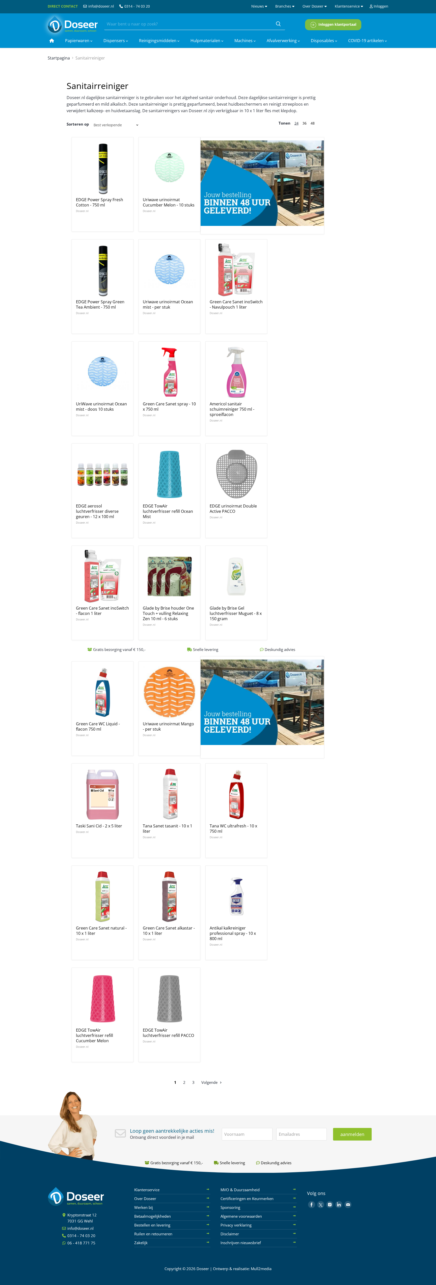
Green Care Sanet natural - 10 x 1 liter (101, 930)
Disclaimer (230, 1233)
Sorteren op (78, 124)
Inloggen (380, 6)
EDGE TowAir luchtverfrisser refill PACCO (168, 1032)
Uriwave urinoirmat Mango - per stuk (168, 726)
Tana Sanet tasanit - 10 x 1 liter (167, 828)
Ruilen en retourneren (153, 1233)
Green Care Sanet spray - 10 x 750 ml (169, 406)
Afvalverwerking (282, 40)
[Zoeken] (278, 24)
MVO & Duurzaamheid (240, 1189)
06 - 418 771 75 (80, 1242)
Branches (283, 6)
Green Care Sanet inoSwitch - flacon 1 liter (102, 610)
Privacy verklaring (236, 1225)
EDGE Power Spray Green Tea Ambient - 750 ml (100, 304)
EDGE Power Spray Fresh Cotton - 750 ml (99, 202)
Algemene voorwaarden (241, 1216)
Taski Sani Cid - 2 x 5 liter (99, 826)
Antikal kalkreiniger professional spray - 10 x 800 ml (233, 933)
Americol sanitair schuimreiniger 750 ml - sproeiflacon (232, 409)
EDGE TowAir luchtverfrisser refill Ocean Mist (168, 511)
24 (296, 123)
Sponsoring (230, 1207)
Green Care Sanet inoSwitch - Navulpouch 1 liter (236, 304)
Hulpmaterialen (205, 40)
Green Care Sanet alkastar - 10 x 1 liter (169, 930)
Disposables (323, 40)
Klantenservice (348, 6)
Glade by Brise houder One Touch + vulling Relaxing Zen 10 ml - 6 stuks (168, 613)
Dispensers (114, 40)
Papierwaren (77, 40)
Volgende (210, 1082)
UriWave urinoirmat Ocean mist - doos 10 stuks (101, 406)
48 (313, 123)
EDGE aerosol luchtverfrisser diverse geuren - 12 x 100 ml (97, 511)
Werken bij (143, 1207)
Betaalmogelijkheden (152, 1216)
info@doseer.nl (100, 6)
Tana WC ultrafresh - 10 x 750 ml (233, 828)
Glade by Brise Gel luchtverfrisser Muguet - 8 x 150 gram (236, 613)
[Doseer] (85, 1197)
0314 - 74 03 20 (136, 6)
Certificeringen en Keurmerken (247, 1198)
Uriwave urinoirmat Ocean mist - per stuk (168, 304)
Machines (244, 40)
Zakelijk (141, 1242)
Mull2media (261, 1268)
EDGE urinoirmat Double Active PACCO (233, 508)
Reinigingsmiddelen (158, 40)
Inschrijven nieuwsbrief (241, 1242)
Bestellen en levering (152, 1225)
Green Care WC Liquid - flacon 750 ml (98, 726)
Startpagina (59, 58)
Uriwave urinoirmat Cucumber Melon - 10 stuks (169, 202)
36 (305, 123)
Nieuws (258, 6)
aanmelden (352, 1134)
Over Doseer (313, 6)
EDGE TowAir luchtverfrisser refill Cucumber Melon (94, 1035)
